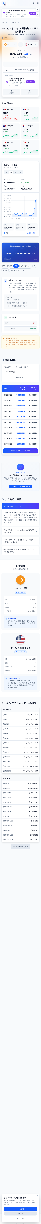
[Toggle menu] (37, 3)
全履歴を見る (31, 233)
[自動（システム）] (37, 14)
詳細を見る (19, 377)
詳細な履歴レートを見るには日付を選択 (16, 367)
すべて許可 (20, 1209)
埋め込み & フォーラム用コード (20, 270)
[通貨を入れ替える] (20, 44)
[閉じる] (37, 1195)
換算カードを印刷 (22, 847)
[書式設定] (37, 9)
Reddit (5, 270)
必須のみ (20, 1213)
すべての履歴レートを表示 (20, 451)
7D (6, 172)
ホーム (4, 22)
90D (16, 172)
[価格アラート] (33, 3)
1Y (21, 172)
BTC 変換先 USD (12, 22)
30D (11, 172)
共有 (16, 266)
